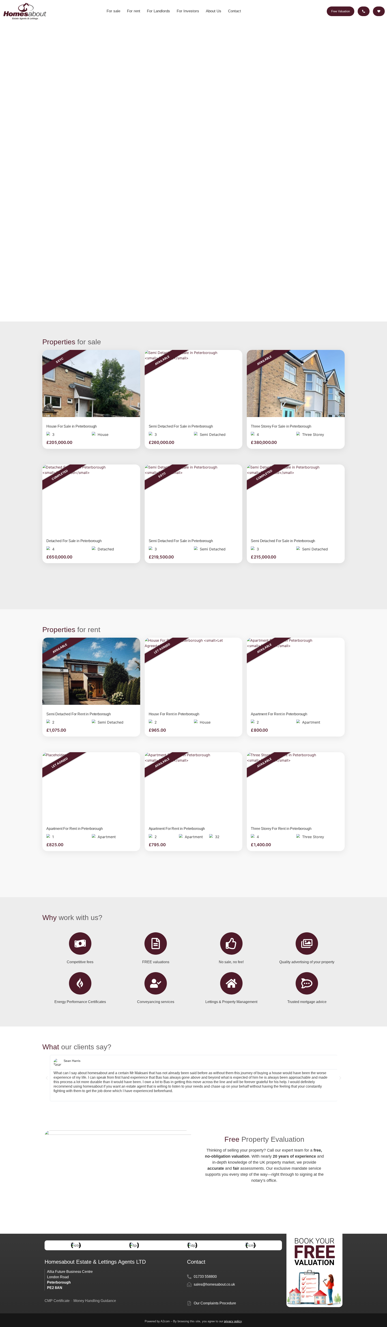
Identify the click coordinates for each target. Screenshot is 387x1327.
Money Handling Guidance (94, 1301)
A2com (165, 1321)
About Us (213, 11)
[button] (47, 1078)
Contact (234, 11)
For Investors (188, 11)
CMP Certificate (58, 1301)
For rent (133, 11)
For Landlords (158, 11)
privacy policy (233, 1321)
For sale (113, 11)
